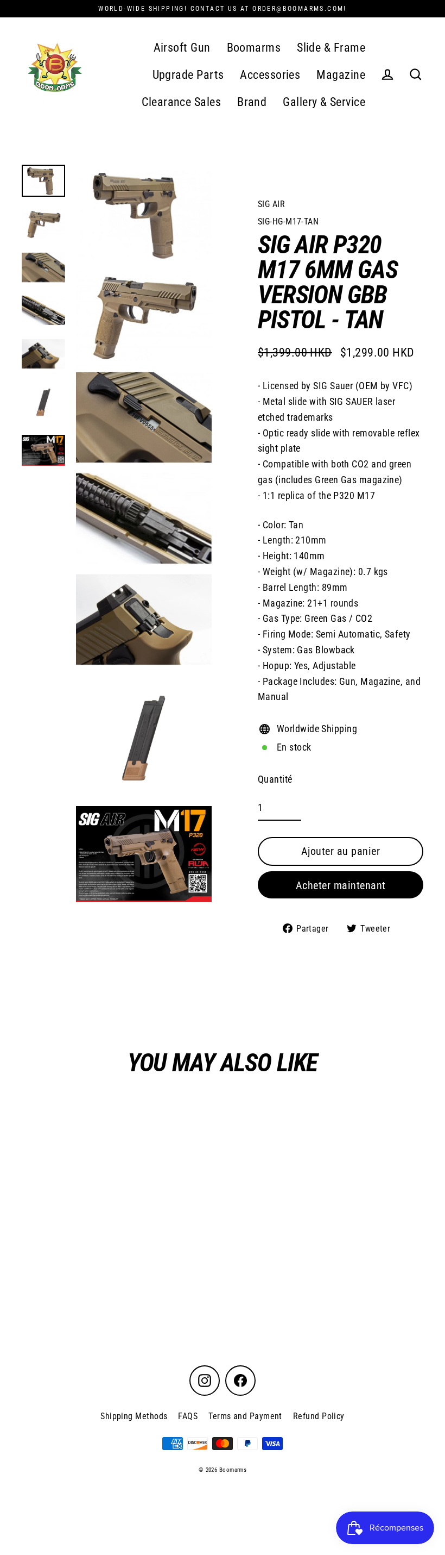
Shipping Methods (133, 1416)
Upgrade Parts (188, 75)
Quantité (275, 779)
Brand (251, 102)
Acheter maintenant (341, 885)
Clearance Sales (181, 102)
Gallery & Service (324, 102)
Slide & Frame (331, 47)
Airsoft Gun (182, 47)
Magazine (340, 75)
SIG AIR (271, 204)
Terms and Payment (245, 1416)
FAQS (188, 1416)
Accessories (270, 75)
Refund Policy (319, 1416)
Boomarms (254, 47)
